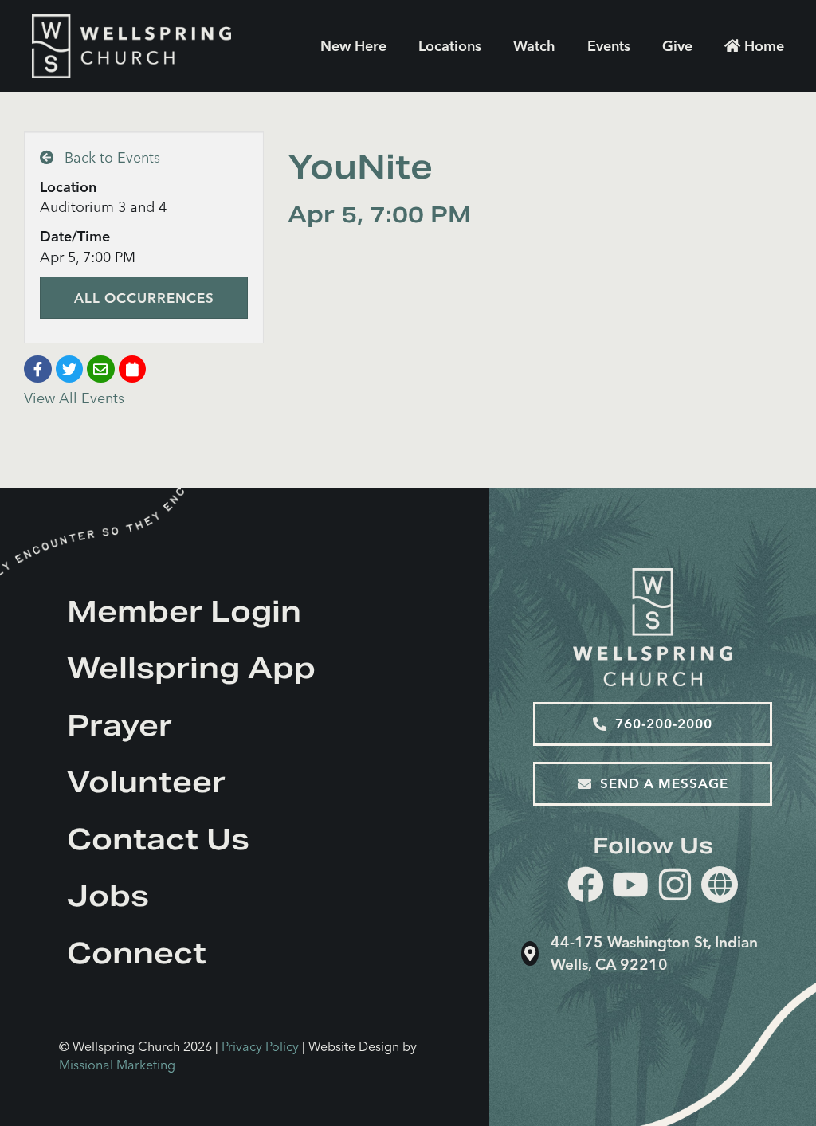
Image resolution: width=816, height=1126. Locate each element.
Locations (449, 46)
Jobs (108, 895)
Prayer (119, 725)
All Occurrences (144, 297)
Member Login (184, 611)
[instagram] (675, 887)
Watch (534, 46)
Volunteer (146, 781)
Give (677, 46)
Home (764, 46)
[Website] (719, 884)
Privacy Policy (260, 1046)
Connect (136, 953)
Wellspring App (191, 667)
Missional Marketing (117, 1065)
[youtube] (630, 887)
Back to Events (110, 157)
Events (608, 46)
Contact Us (158, 839)
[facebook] (585, 887)
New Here (353, 46)
